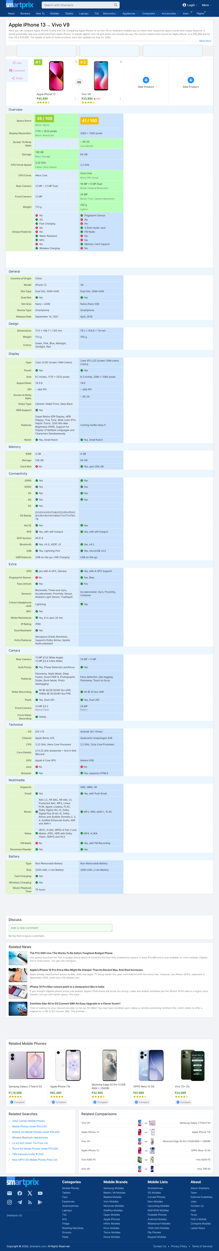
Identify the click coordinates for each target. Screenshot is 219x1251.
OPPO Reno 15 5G (143, 1086)
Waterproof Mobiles (159, 1223)
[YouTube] (40, 1193)
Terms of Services (202, 1246)
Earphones (68, 1201)
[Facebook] (20, 1193)
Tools (194, 1214)
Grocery (66, 1232)
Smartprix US (14, 1215)
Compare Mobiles (201, 1223)
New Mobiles (155, 1201)
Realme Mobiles (113, 1196)
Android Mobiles (157, 1219)
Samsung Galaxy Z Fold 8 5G (25, 1086)
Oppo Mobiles (112, 1214)
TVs (96, 13)
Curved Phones (156, 1196)
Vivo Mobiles (111, 1201)
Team (194, 1192)
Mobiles (54, 13)
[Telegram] (20, 1202)
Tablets (69, 13)
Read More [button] (205, 40)
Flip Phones (154, 1232)
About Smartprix (200, 1188)
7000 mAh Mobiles (158, 1228)
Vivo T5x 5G (182, 1086)
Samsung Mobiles (114, 1188)
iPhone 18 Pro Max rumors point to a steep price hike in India (67, 987)
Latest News (198, 1228)
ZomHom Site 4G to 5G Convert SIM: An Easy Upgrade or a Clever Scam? (75, 1003)
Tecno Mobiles (112, 1232)
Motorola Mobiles (114, 1205)
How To (40, 13)
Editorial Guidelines (201, 1196)
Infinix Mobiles (112, 1223)
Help (193, 1210)
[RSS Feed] (30, 1202)
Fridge (65, 1223)
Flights (200, 13)
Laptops (84, 13)
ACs (64, 1219)
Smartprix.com (37, 1246)
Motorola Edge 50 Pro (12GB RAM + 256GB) (108, 1086)
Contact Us (197, 1205)
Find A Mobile (198, 1219)
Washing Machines (72, 1228)
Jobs (193, 1201)
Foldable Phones (157, 1214)
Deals (65, 1236)
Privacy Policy (179, 1246)
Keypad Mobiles (157, 1236)
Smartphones (155, 1188)
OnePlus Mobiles (113, 1210)
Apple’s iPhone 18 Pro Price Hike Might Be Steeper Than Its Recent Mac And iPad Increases (86, 970)
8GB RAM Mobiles (158, 1210)
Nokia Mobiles (112, 1236)
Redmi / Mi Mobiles (114, 1192)
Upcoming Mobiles (158, 1205)
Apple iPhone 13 (46, 94)
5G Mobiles (154, 1192)
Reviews (25, 13)
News (11, 13)
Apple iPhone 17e (60, 1086)
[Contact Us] (9, 1193)
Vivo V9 (86, 94)
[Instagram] (9, 1202)
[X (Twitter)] (30, 1193)
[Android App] (40, 1202)
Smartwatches (70, 1205)
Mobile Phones (70, 1188)
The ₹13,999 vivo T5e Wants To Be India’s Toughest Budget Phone (71, 953)
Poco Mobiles (111, 1228)
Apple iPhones (112, 1219)
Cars (64, 1196)
